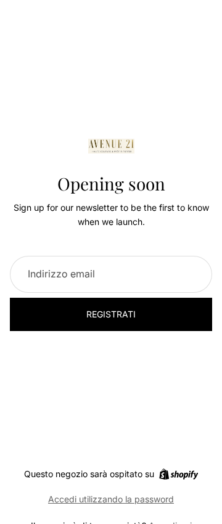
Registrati (111, 314)
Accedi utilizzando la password (111, 499)
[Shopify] (178, 474)
